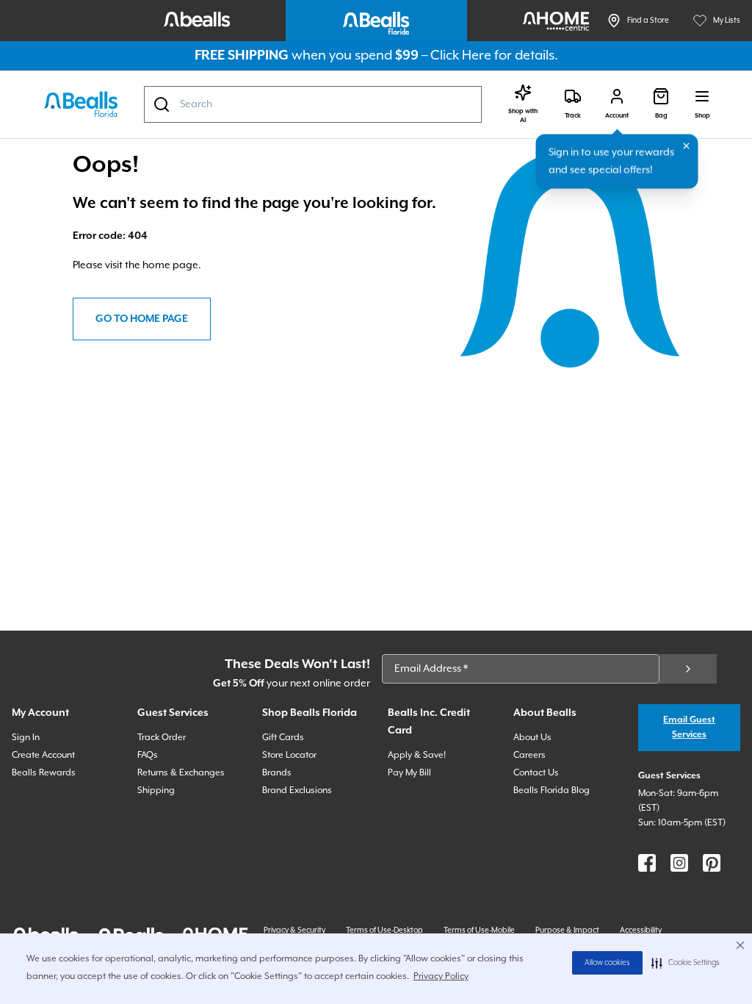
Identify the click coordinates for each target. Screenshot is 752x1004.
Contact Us (536, 772)
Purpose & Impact (567, 930)
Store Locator (289, 755)
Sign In (26, 737)
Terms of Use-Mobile (479, 930)
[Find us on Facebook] (647, 863)
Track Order (161, 737)
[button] (685, 963)
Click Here (460, 55)
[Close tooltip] (687, 146)
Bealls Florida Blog (551, 790)
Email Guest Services (689, 727)
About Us (532, 737)
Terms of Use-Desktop (384, 930)
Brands (277, 772)
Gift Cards (283, 737)
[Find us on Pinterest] (711, 863)
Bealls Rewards (44, 772)
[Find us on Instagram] (679, 863)
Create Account (43, 755)
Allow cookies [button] (607, 962)
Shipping (156, 790)
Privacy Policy (441, 976)
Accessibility (641, 930)
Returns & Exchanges (181, 772)
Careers (529, 755)
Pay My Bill (409, 772)
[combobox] (313, 104)
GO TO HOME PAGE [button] (141, 319)
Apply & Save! (417, 755)
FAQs (147, 755)
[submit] (688, 669)
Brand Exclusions (297, 790)
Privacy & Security (294, 930)
